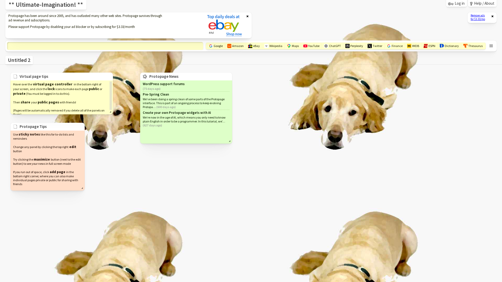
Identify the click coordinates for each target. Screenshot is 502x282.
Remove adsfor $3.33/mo (478, 17)
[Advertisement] (103, 25)
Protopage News (164, 76)
